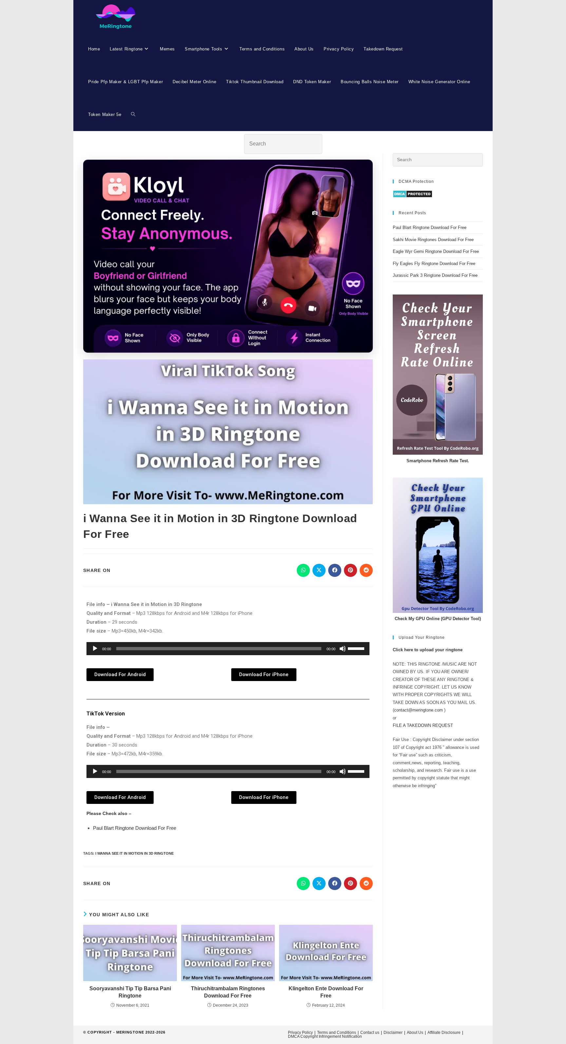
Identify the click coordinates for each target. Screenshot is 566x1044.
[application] (227, 648)
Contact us (369, 1032)
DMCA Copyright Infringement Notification (325, 1036)
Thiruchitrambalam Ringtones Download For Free (228, 992)
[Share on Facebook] (334, 570)
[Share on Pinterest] (350, 570)
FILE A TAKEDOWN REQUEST (423, 725)
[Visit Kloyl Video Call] (228, 256)
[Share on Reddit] (366, 570)
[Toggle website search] (133, 114)
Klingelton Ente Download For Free (326, 992)
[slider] (357, 648)
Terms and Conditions (336, 1032)
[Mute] (342, 648)
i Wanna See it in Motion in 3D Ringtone (134, 853)
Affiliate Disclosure (444, 1032)
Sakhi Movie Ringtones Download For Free (433, 239)
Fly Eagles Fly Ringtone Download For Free (434, 263)
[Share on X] (319, 570)
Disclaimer (393, 1032)
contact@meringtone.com (418, 710)
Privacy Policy (300, 1032)
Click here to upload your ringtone (427, 649)
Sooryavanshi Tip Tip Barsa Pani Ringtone (130, 992)
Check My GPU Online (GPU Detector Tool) (438, 618)
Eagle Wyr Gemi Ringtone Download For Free (436, 251)
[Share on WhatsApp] (303, 570)
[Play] (95, 648)
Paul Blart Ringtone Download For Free (134, 828)
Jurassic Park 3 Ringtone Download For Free (435, 275)
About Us (415, 1032)
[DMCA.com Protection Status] (412, 193)
